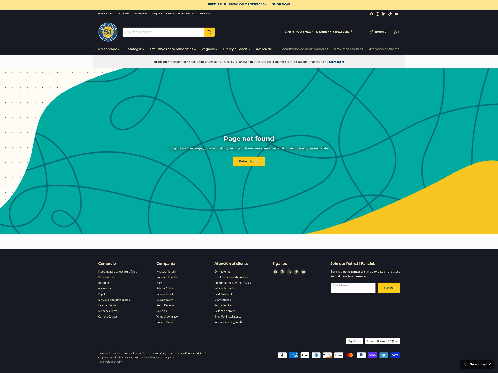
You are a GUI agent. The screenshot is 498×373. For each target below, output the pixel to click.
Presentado (108, 49)
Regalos (208, 49)
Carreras (161, 311)
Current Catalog (108, 316)
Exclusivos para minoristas (172, 49)
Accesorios (104, 288)
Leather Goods (107, 305)
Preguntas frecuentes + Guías (232, 283)
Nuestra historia (166, 271)
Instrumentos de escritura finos (117, 271)
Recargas (104, 283)
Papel (101, 294)
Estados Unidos (380, 341)
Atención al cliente (384, 49)
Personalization (107, 277)
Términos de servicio (109, 353)
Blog (159, 283)
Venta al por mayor (167, 316)
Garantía (205, 14)
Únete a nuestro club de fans (114, 14)
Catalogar (134, 49)
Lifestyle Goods (235, 49)
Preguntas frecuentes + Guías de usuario (174, 14)
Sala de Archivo (165, 288)
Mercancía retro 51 (109, 311)
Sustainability (164, 299)
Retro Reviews (165, 305)
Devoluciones (222, 299)
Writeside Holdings (152, 357)
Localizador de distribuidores (304, 49)
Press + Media (164, 322)
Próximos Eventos (348, 49)
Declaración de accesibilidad (191, 353)
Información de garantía (228, 322)
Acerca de (264, 49)
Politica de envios (225, 311)
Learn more (336, 62)
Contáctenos (141, 14)
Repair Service (223, 305)
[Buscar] (209, 32)
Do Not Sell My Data (161, 353)
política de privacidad (135, 353)
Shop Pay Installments (227, 316)
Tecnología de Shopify (110, 361)
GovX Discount (223, 294)
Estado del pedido (225, 288)
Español (353, 341)
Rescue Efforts (165, 294)
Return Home (249, 161)
